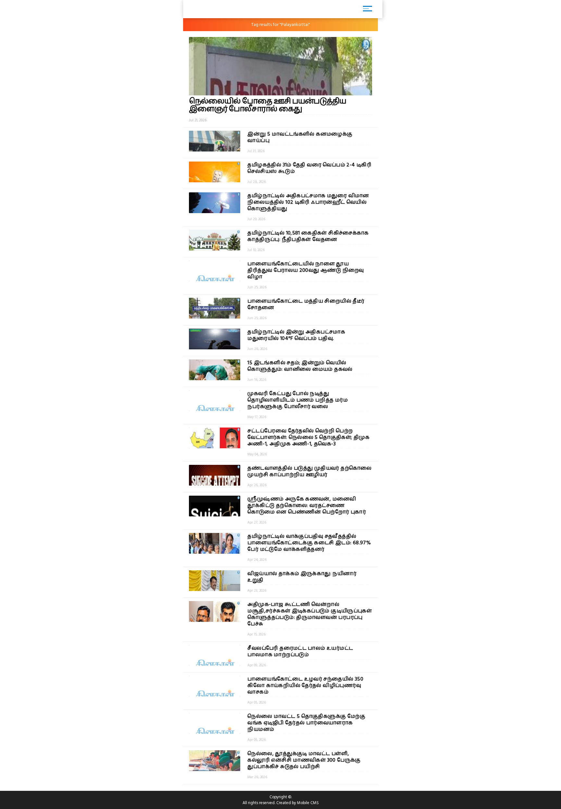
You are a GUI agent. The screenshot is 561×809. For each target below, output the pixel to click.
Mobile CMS (308, 803)
